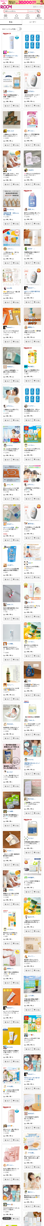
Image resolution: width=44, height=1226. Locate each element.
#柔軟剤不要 (7, 213)
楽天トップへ (38, 7)
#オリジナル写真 (8, 527)
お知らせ (27, 16)
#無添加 (8, 215)
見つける (16, 16)
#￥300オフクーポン (11, 56)
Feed (5, 16)
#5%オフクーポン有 (30, 1078)
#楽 (32, 1079)
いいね (16, 66)
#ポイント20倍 (29, 291)
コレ (8, 66)
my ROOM (38, 16)
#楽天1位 (37, 291)
